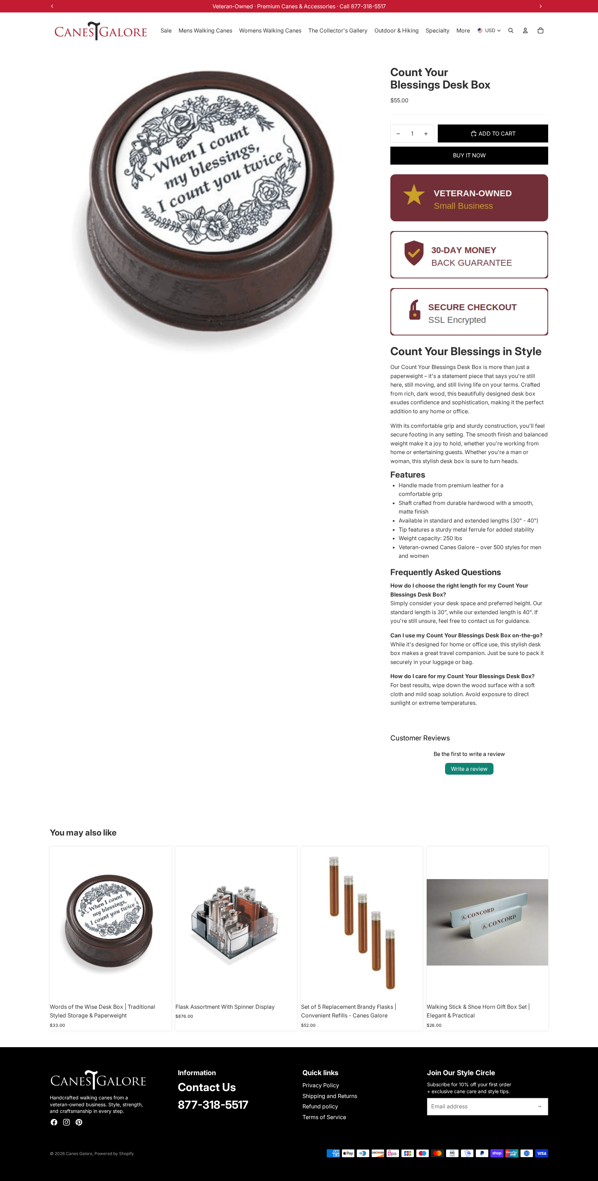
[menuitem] (463, 30)
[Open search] (510, 30)
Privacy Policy (320, 1085)
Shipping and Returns (329, 1095)
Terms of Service (324, 1117)
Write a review (469, 768)
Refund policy (320, 1106)
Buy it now (469, 155)
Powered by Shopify (114, 1153)
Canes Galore (79, 1153)
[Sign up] (539, 1106)
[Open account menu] (525, 30)
